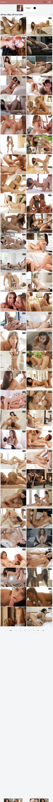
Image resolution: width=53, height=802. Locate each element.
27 (38, 630)
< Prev (10, 630)
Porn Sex (3, 2)
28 (43, 630)
